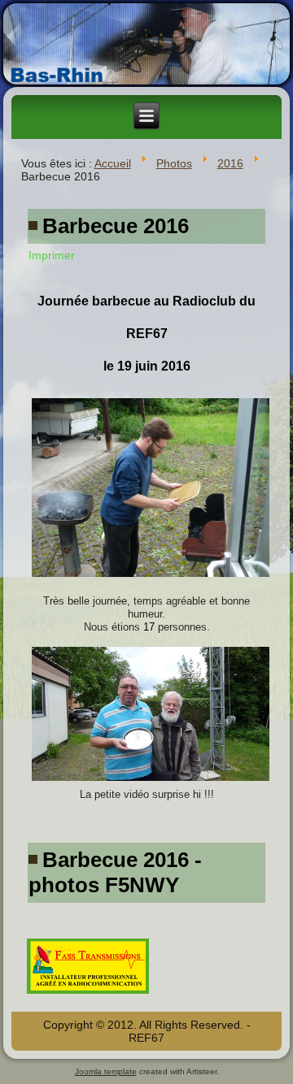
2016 (230, 163)
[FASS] (88, 995)
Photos (174, 163)
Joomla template (106, 1071)
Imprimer (51, 255)
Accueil (112, 163)
